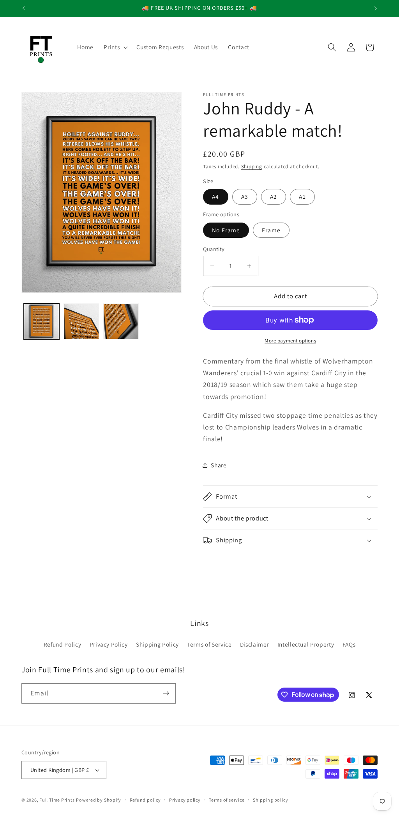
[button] (115, 47)
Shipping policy (270, 800)
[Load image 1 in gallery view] (41, 321)
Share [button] (218, 465)
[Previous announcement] (23, 8)
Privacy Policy (109, 644)
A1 (302, 196)
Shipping (251, 166)
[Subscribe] (166, 693)
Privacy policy (185, 800)
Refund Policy (62, 644)
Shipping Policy (157, 644)
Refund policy (145, 800)
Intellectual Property (305, 644)
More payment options (290, 340)
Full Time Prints (56, 800)
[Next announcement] (375, 8)
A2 (273, 196)
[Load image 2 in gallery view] (81, 321)
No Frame (226, 230)
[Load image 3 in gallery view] (121, 321)
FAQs (349, 644)
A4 (215, 196)
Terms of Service (209, 644)
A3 (244, 196)
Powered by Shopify (98, 800)
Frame (271, 230)
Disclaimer (254, 644)
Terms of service (226, 800)
